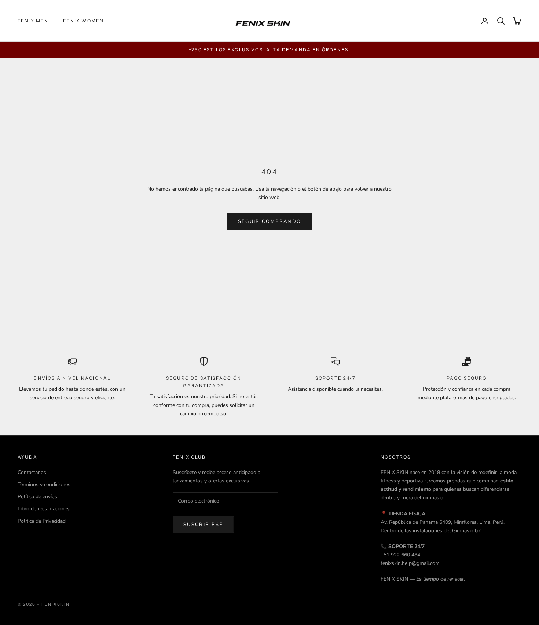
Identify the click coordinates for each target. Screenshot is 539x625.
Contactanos (32, 472)
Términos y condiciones (44, 484)
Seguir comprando (269, 221)
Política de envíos (37, 496)
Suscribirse (203, 524)
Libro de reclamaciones (44, 508)
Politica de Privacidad (42, 521)
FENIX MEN (33, 20)
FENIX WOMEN (83, 20)
